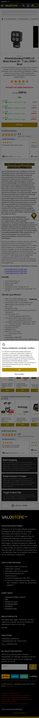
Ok (19, 369)
